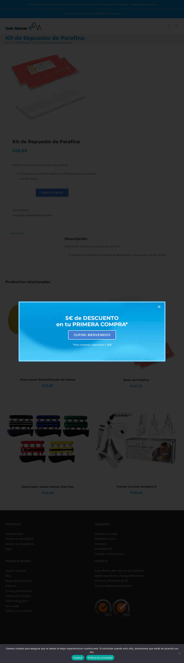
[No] (179, 653)
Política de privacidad (100, 657)
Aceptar (77, 657)
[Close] (159, 307)
